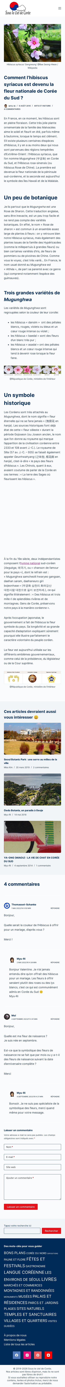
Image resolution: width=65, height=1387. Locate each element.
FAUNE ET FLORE (15, 1259)
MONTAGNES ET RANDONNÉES (29, 1290)
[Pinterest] (38, 1355)
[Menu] (59, 8)
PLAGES (10, 1309)
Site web (11, 1167)
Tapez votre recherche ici (17, 1225)
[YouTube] (48, 1355)
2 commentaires (41, 767)
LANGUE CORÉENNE (24, 1272)
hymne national (30, 563)
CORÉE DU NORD (36, 1253)
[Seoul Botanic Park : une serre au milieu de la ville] (32, 739)
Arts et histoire (42, 106)
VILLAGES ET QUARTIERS (25, 1321)
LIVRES (49, 1279)
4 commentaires (12, 109)
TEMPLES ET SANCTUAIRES (30, 1314)
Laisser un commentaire (21, 1206)
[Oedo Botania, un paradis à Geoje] (32, 790)
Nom (9, 1147)
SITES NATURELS (30, 1309)
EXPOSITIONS (52, 1254)
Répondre (55, 908)
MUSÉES (25, 1296)
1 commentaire (43, 865)
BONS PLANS (15, 1253)
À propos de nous (15, 1335)
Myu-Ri (21, 958)
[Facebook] (16, 1355)
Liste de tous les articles (19, 1344)
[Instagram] (27, 1355)
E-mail (10, 1157)
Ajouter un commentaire (20, 1177)
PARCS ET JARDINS (43, 1303)
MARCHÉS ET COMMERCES (23, 1285)
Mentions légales (14, 1339)
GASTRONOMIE (36, 1266)
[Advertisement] (32, 519)
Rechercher (51, 1230)
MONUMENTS (11, 1297)
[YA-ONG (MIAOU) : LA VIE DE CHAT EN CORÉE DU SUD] (32, 837)
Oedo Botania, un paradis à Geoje (23, 810)
